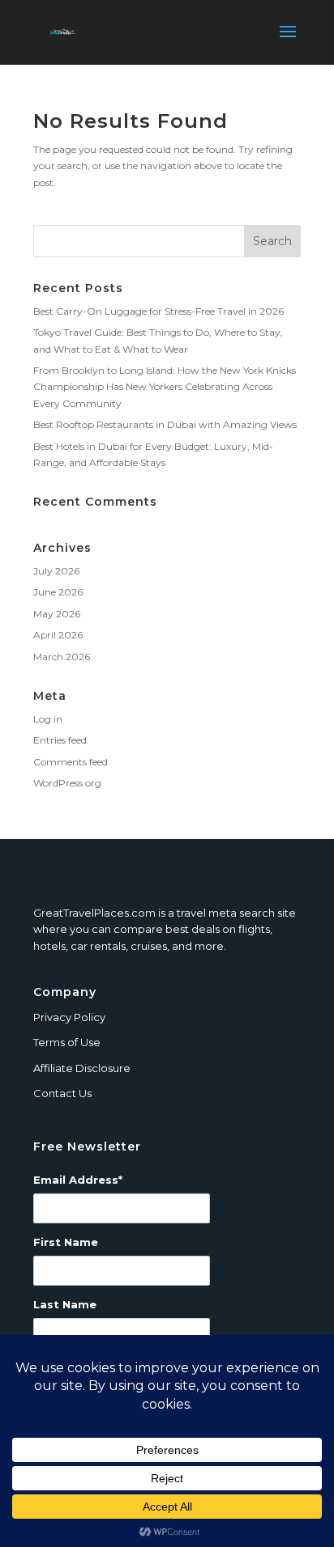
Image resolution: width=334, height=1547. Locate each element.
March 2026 (61, 657)
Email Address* (77, 1179)
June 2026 (58, 592)
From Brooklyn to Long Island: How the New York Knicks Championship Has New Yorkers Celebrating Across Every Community (164, 386)
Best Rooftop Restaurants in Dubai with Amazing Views (165, 424)
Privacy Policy (69, 1017)
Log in (47, 719)
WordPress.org (67, 783)
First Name (65, 1241)
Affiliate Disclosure (82, 1068)
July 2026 (56, 571)
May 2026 (56, 614)
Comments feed (70, 762)
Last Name (64, 1304)
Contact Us (62, 1093)
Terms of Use (67, 1042)
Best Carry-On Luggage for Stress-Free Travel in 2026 (158, 311)
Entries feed (60, 740)
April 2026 (58, 635)
